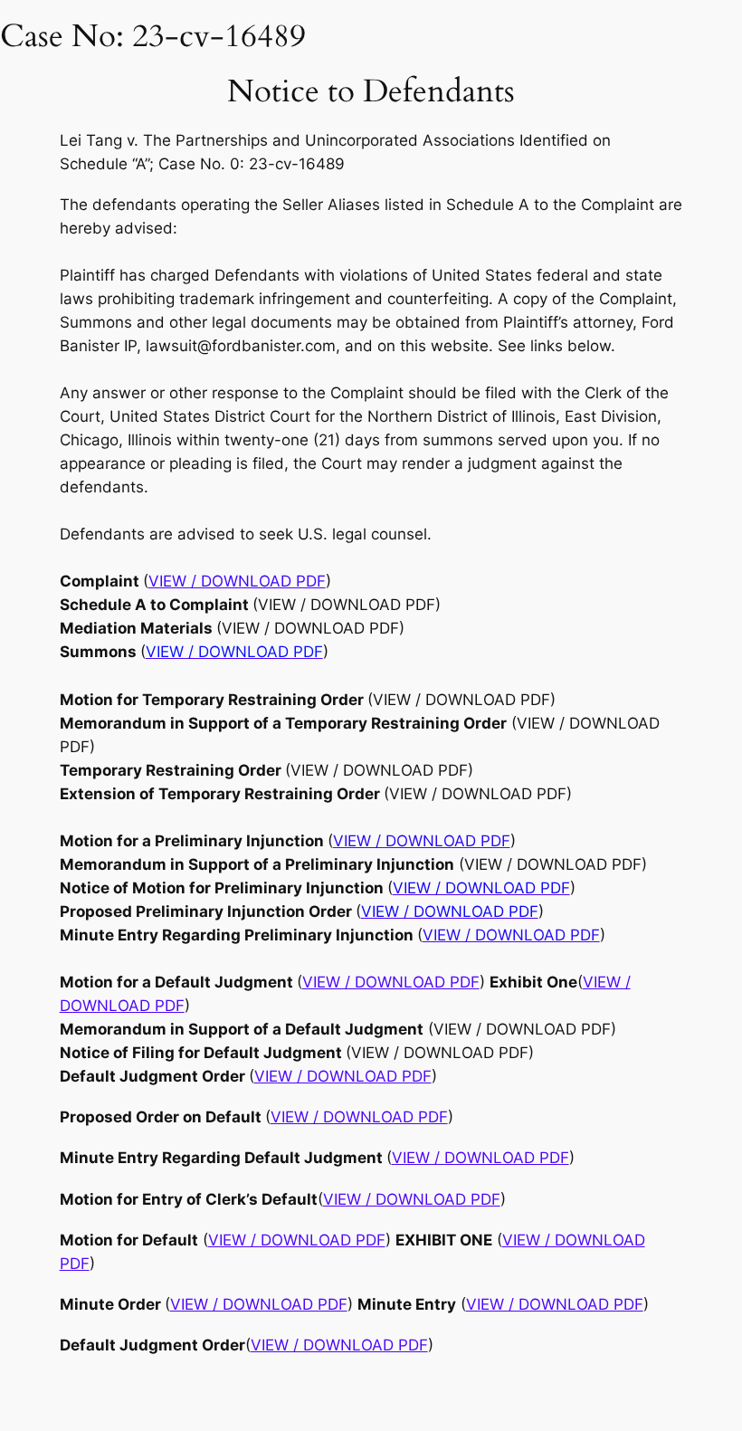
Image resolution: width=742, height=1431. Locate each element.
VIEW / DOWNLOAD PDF (391, 982)
